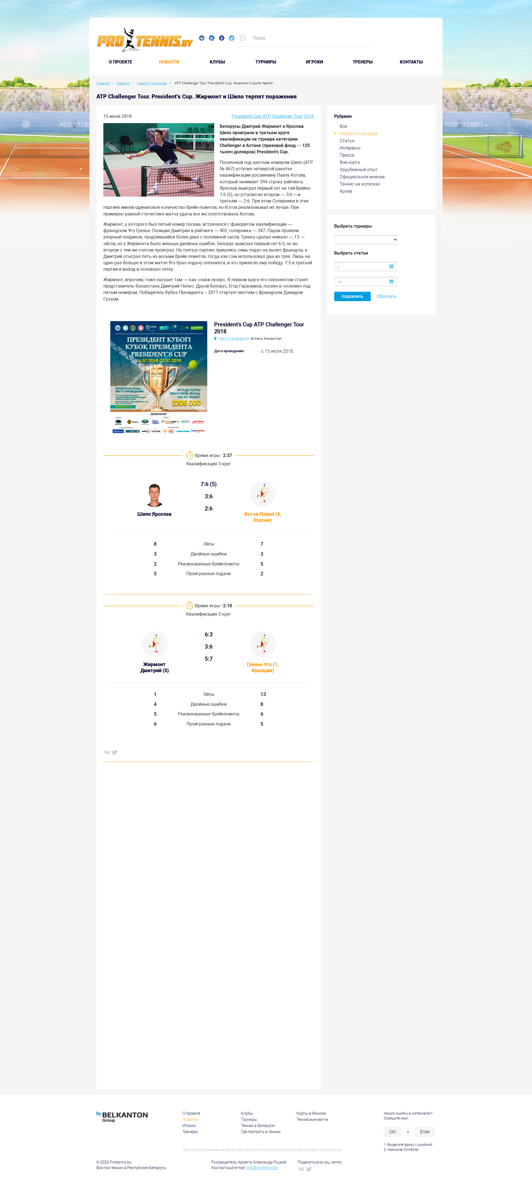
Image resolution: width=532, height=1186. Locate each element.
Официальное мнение (362, 176)
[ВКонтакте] (106, 752)
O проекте (120, 62)
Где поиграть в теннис (261, 1131)
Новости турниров (359, 133)
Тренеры (363, 62)
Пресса (347, 155)
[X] (114, 752)
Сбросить (387, 296)
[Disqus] (208, 850)
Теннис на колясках (360, 184)
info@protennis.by (262, 1167)
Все (343, 126)
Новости (169, 62)
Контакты (411, 62)
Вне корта (350, 162)
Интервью (350, 148)
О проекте (191, 1113)
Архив (346, 191)
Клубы (217, 62)
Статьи (347, 140)
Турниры (265, 62)
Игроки (314, 62)
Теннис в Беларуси (258, 1125)
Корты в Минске (311, 1113)
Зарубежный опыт (359, 169)
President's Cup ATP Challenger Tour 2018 (273, 116)
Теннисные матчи (312, 1119)
